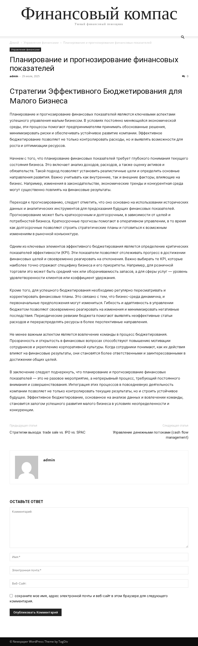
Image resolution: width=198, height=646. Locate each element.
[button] (182, 37)
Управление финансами (41, 43)
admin (14, 76)
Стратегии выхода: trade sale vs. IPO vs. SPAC (47, 432)
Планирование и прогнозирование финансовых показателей (94, 64)
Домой (14, 43)
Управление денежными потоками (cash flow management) (150, 435)
